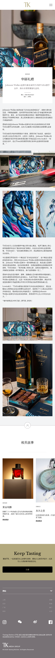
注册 (27, 569)
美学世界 (27, 74)
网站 (4, 591)
